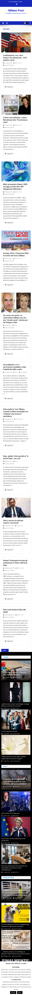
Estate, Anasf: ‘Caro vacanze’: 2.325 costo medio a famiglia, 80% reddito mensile (15, 672)
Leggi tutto (10, 87)
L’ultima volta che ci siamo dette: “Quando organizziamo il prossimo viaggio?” (13, 757)
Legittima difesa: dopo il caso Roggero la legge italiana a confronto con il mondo (15, 705)
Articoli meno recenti (6, 650)
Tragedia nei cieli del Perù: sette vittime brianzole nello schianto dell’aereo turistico (14, 781)
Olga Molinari (19, 419)
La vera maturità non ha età (9, 731)
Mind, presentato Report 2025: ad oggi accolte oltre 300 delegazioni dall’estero (15, 186)
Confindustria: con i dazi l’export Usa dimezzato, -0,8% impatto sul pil (15, 57)
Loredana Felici (16, 733)
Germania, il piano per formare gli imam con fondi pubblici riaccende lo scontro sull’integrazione (14, 868)
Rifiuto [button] (19, 992)
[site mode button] (26, 23)
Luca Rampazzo (16, 761)
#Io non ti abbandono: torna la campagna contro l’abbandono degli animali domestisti (15, 925)
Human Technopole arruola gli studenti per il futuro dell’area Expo (15, 562)
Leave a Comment (9, 65)
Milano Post (16, 10)
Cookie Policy (16, 979)
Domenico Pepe (17, 929)
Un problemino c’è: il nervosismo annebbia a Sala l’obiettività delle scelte (14, 367)
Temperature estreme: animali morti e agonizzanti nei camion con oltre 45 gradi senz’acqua (15, 892)
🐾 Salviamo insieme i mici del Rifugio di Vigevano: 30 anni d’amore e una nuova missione (15, 952)
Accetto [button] (13, 992)
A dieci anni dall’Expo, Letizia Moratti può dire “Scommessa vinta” (15, 120)
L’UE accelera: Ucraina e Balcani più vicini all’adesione (13, 839)
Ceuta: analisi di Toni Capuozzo (10, 813)
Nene (15, 325)
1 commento (24, 372)
